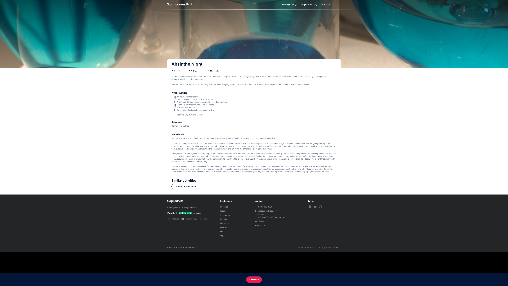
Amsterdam (225, 215)
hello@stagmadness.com (266, 211)
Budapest (224, 207)
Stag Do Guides (308, 5)
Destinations (288, 5)
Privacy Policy (325, 247)
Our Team (325, 5)
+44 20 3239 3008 (263, 207)
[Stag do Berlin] (176, 5)
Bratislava (224, 223)
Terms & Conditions (306, 247)
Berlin (222, 231)
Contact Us (260, 225)
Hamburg (224, 219)
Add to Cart (254, 279)
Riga (222, 235)
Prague (223, 211)
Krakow (223, 227)
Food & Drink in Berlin (186, 186)
